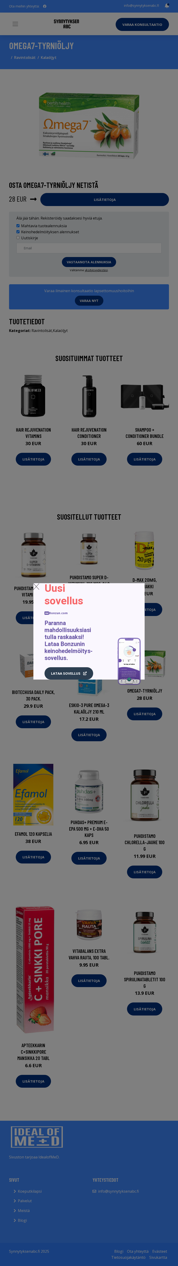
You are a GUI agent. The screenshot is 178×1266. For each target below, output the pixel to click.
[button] (68, 673)
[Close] (36, 586)
